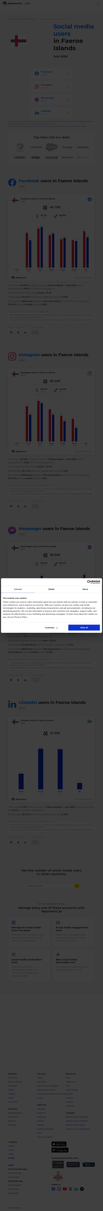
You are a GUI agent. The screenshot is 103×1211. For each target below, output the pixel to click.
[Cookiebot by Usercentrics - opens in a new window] (89, 582)
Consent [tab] (18, 589)
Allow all (84, 628)
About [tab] (85, 589)
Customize (49, 628)
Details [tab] (51, 589)
